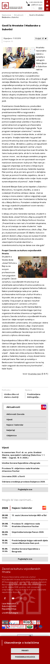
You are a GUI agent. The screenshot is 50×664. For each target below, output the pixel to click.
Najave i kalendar (14, 425)
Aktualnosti (18, 15)
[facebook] (6, 598)
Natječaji (10, 430)
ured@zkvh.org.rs (10, 613)
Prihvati (25, 651)
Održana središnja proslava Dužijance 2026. (23, 482)
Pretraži (33, 8)
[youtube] (14, 598)
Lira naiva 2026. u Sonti (13, 477)
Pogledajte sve (25, 490)
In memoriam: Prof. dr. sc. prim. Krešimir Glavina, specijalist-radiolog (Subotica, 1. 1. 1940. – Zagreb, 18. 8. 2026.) (23, 455)
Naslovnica (6, 15)
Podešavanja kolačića (25, 657)
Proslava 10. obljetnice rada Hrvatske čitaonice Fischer (20, 470)
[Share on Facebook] (43, 38)
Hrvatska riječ (34, 374)
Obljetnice (11, 435)
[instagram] (22, 598)
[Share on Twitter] (45, 38)
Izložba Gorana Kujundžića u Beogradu (21, 463)
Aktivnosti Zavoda (15, 414)
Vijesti (9, 419)
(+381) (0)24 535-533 (35, 2)
